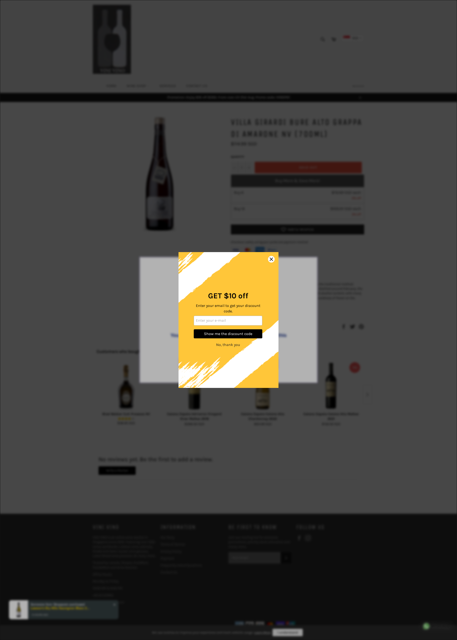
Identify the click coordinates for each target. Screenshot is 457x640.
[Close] (271, 259)
